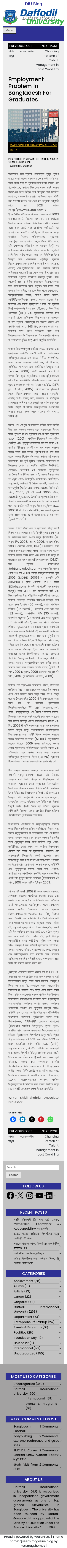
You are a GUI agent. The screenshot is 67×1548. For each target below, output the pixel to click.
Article (18, 1291)
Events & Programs (28, 1327)
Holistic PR (21, 1343)
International (23, 1348)
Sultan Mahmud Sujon (19, 162)
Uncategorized (24, 1353)
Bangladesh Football (22, 1428)
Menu (9, 30)
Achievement (24, 1281)
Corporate (21, 1302)
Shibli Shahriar (24, 165)
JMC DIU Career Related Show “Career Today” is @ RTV (36, 1455)
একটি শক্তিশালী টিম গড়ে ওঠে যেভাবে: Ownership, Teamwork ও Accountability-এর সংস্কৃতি (36, 1224)
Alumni (19, 1286)
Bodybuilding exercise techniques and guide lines (36, 1440)
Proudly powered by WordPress (27, 1537)
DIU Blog (33, 4)
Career (19, 1296)
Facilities (20, 1332)
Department (23, 1317)
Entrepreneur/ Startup (30, 1322)
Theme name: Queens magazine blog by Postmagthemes (36, 1541)
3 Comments (48, 1426)
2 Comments (48, 1436)
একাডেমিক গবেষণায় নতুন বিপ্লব (29, 1253)
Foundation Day (25, 1338)
